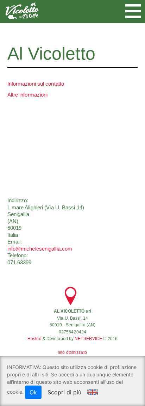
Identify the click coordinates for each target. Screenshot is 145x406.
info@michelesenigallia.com (39, 249)
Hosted (34, 338)
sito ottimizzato (72, 352)
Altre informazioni (27, 95)
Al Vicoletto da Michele (22, 11)
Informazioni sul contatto (35, 84)
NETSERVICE (88, 338)
